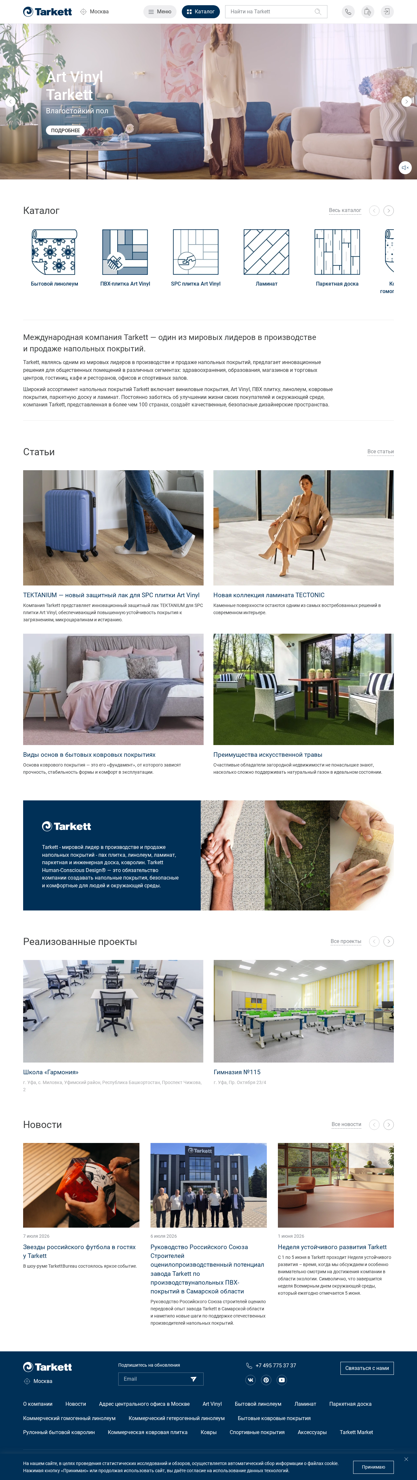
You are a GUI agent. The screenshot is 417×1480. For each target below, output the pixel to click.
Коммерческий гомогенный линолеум (69, 1418)
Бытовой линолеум (54, 284)
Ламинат (267, 284)
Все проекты (346, 941)
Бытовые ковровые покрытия (274, 1418)
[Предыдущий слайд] (10, 101)
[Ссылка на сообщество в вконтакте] (250, 1380)
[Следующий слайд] (406, 101)
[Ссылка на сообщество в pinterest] (266, 1380)
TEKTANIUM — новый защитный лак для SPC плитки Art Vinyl (111, 595)
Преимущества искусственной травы (268, 754)
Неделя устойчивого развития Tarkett (332, 1247)
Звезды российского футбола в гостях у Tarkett (79, 1251)
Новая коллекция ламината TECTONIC (268, 595)
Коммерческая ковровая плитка (148, 1432)
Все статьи (380, 451)
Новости (75, 1404)
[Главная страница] (47, 12)
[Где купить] (367, 11)
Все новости (346, 1124)
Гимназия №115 (237, 1072)
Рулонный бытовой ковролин (59, 1432)
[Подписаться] (193, 1379)
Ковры (209, 1432)
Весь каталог (345, 210)
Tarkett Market (356, 1432)
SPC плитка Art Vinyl (196, 284)
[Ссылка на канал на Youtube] (282, 1380)
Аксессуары (312, 1432)
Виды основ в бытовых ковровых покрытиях (89, 754)
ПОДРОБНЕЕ (65, 130)
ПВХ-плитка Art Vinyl (125, 284)
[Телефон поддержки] (348, 11)
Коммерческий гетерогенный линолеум (177, 1418)
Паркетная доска (337, 284)
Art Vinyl (212, 1404)
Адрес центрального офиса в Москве (144, 1404)
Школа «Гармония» (51, 1072)
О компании (37, 1404)
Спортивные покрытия (257, 1432)
